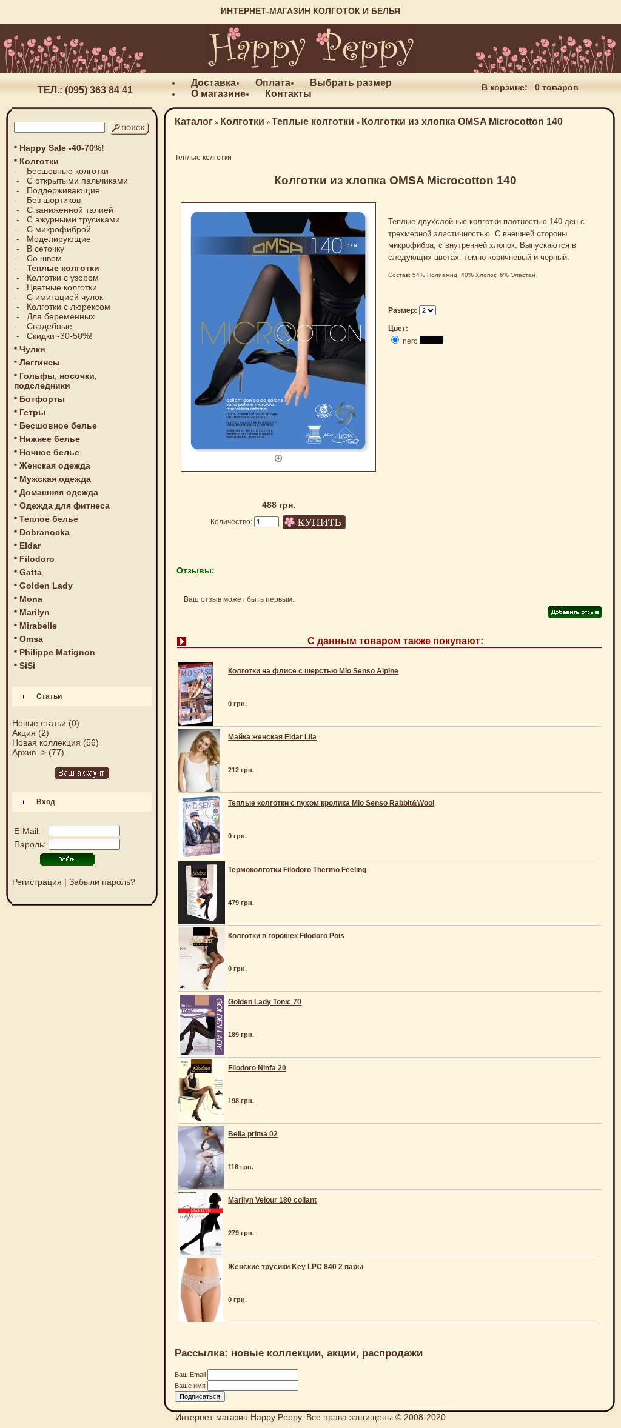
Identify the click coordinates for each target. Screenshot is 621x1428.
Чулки (32, 349)
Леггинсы (39, 362)
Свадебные (49, 326)
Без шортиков (54, 200)
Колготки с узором (63, 277)
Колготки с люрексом (68, 307)
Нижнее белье (49, 439)
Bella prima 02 (253, 1134)
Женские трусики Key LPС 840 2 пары (295, 1267)
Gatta (30, 572)
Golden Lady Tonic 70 (264, 1002)
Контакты (288, 93)
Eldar (30, 545)
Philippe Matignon (57, 652)
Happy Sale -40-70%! (61, 148)
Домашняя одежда (58, 492)
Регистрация (37, 882)
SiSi (27, 665)
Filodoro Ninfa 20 (257, 1068)
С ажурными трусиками (73, 219)
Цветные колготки (62, 287)
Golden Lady (46, 585)
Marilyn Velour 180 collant (272, 1200)
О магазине (218, 93)
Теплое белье (48, 519)
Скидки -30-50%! (59, 336)
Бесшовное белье (58, 425)
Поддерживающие (63, 190)
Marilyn (34, 612)
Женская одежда (54, 465)
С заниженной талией (70, 210)
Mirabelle (38, 625)
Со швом (44, 258)
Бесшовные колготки (68, 171)
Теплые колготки (313, 121)
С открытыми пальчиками (77, 180)
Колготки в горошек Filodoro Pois (286, 936)
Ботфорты (42, 399)
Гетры (32, 412)
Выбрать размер (351, 83)
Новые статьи (39, 723)
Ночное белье (49, 452)
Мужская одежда (55, 479)
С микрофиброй (59, 229)
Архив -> (29, 752)
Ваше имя (191, 1385)
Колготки (242, 121)
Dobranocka (44, 532)
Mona (30, 599)
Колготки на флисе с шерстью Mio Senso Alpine (313, 671)
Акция (24, 733)
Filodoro (37, 559)
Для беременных (61, 316)
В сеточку (45, 248)
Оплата (272, 83)
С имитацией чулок (65, 297)
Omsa (31, 639)
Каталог (194, 121)
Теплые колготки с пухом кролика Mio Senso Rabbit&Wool (331, 803)
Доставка (213, 83)
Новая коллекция (46, 742)
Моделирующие (59, 239)
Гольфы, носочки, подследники (55, 380)
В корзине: (505, 87)
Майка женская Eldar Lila (272, 737)
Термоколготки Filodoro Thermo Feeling (297, 870)
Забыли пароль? (102, 882)
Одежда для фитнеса (64, 505)
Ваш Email (191, 1374)
